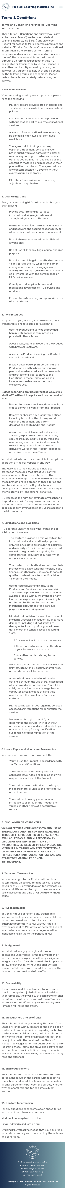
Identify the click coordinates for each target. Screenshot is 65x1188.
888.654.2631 (28, 1172)
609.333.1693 (29, 1175)
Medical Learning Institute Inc (33, 7)
